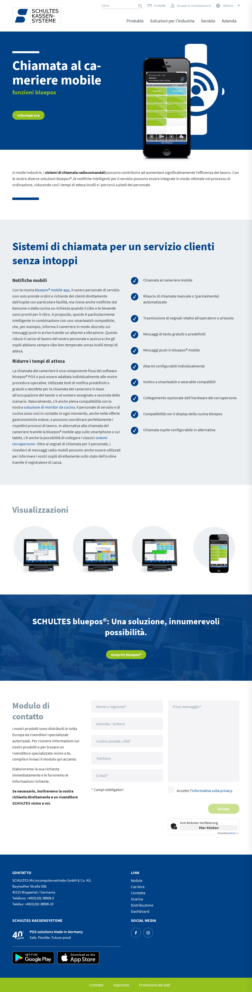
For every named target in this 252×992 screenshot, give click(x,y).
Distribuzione (142, 905)
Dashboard (140, 911)
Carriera (137, 886)
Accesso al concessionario (194, 5)
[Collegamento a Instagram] (148, 933)
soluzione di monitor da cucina (49, 407)
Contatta (160, 5)
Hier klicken (209, 828)
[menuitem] (135, 24)
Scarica (137, 898)
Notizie (136, 880)
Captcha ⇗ (228, 833)
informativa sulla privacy (212, 790)
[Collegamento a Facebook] (136, 933)
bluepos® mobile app (52, 289)
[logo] (36, 16)
